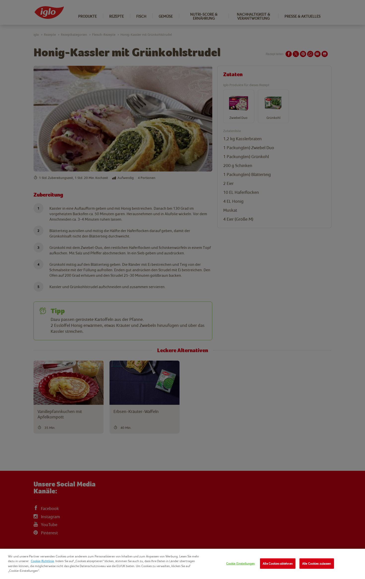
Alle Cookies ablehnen (278, 563)
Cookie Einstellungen (240, 563)
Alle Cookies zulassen (316, 563)
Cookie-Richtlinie (42, 561)
